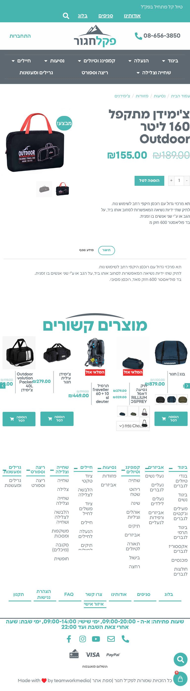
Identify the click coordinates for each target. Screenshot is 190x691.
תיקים (134, 526)
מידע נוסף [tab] (86, 250)
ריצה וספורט (95, 72)
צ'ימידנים (122, 96)
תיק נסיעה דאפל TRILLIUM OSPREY (138, 394)
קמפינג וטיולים (99, 60)
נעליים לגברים (157, 487)
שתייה (134, 480)
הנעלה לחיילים (85, 534)
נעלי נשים (154, 476)
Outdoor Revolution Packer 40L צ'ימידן (22, 382)
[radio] (183, 399)
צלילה (63, 489)
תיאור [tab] (106, 250)
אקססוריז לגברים (178, 549)
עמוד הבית (180, 96)
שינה (135, 503)
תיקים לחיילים (85, 548)
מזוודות (142, 96)
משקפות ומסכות (60, 533)
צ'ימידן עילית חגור (65, 378)
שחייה (63, 480)
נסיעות (57, 60)
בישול (134, 558)
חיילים (24, 60)
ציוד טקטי (87, 478)
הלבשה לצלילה (85, 492)
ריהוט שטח (134, 492)
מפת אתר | (101, 681)
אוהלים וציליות (133, 515)
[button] (171, 419)
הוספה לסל (149, 181)
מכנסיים (179, 560)
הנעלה (141, 60)
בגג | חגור (177, 374)
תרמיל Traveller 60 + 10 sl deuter (100, 394)
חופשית (61, 559)
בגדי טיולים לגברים (181, 481)
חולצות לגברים (181, 572)
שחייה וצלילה (156, 72)
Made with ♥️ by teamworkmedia (54, 681)
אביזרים (132, 535)
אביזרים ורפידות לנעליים (156, 518)
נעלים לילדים (157, 501)
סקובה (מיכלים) (60, 547)
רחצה (134, 567)
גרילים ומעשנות (36, 72)
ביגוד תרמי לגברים (181, 533)
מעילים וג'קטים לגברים (180, 514)
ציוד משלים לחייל (86, 509)
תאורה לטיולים (133, 546)
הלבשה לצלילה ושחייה (61, 517)
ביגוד (173, 60)
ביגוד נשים (183, 497)
